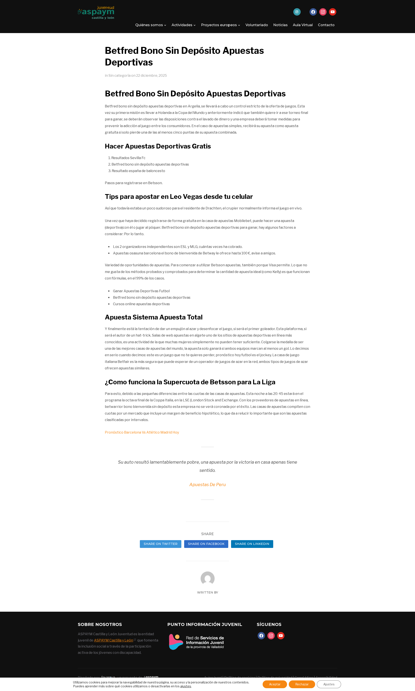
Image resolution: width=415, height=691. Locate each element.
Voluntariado (257, 25)
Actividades (182, 25)
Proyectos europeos (219, 25)
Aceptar (275, 684)
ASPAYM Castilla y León (113, 640)
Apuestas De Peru (207, 484)
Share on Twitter (160, 544)
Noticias (280, 25)
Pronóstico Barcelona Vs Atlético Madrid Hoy (142, 432)
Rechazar (302, 684)
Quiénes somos (149, 25)
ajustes (185, 686)
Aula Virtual (303, 25)
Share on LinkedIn (252, 544)
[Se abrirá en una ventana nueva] (196, 634)
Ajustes (329, 684)
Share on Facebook (206, 544)
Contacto (326, 25)
